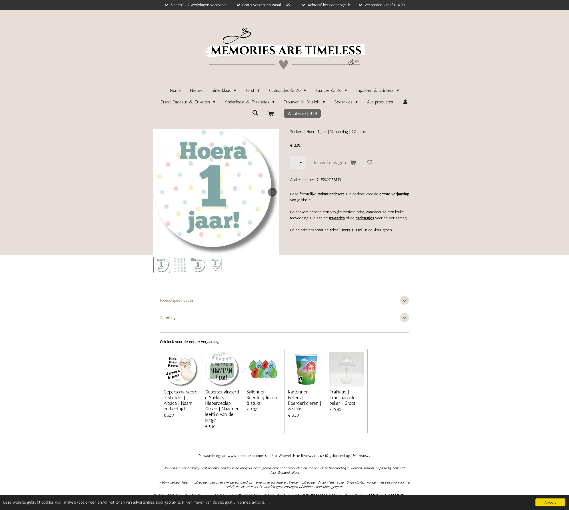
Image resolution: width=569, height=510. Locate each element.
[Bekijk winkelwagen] (270, 113)
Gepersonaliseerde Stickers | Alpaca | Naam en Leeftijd (180, 400)
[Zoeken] (255, 113)
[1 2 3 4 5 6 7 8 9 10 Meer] (298, 162)
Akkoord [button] (550, 502)
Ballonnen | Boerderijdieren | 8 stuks (263, 397)
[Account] (405, 102)
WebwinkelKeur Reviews (296, 456)
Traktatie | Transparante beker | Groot (342, 397)
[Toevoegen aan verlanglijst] (370, 162)
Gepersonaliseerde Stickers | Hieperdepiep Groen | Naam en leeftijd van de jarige (222, 406)
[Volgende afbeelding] (272, 192)
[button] (161, 265)
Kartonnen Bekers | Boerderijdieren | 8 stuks (304, 400)
